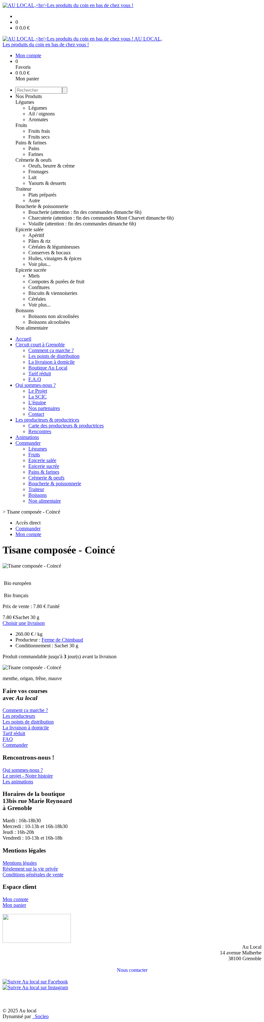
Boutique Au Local (47, 367)
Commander (28, 443)
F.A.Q (34, 379)
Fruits (21, 125)
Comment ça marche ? (51, 350)
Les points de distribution (54, 356)
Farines (35, 154)
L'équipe (37, 402)
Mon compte (15, 899)
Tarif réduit (39, 373)
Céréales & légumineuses (54, 247)
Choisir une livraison (24, 623)
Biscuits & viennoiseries (52, 293)
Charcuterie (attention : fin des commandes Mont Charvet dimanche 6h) (101, 218)
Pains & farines (30, 142)
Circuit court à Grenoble (40, 344)
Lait (32, 177)
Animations (27, 437)
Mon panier (14, 905)
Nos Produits (28, 96)
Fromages (38, 171)
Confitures (39, 287)
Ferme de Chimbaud (62, 640)
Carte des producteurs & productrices (66, 425)
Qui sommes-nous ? (35, 385)
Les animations (18, 781)
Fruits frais (39, 131)
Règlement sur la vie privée (30, 868)
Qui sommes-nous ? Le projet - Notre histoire (28, 773)
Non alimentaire (31, 328)
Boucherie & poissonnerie (41, 206)
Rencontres (39, 431)
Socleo (42, 1016)
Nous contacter (132, 970)
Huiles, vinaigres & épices (54, 258)
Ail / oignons (41, 113)
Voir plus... (39, 264)
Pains (33, 148)
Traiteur (23, 189)
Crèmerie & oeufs (33, 160)
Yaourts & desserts (47, 183)
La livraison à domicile (51, 362)
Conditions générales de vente (33, 874)
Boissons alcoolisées (49, 322)
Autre (34, 200)
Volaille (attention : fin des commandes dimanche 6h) (82, 223)
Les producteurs (19, 716)
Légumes (24, 102)
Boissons (24, 310)
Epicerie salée (29, 229)
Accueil (23, 339)
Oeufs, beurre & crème (51, 166)
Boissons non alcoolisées (53, 316)
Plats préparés (42, 194)
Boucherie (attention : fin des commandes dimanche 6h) (84, 212)
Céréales (37, 299)
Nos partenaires (44, 408)
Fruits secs (39, 137)
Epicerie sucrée (30, 270)
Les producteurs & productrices (47, 420)
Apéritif (36, 235)
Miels (34, 275)
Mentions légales (20, 863)
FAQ (8, 739)
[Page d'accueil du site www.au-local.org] (37, 941)
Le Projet (37, 391)
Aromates (38, 119)
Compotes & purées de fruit (56, 281)
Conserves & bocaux (49, 252)
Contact (36, 414)
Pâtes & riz (39, 241)
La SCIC (37, 396)
